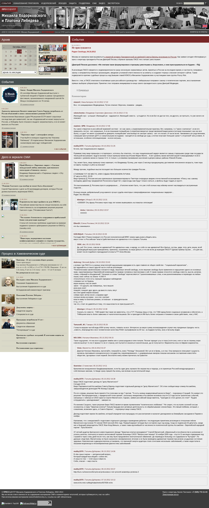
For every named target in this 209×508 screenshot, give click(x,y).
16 (10, 60)
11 (20, 56)
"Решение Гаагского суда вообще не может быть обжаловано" (28, 186)
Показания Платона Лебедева (28, 295)
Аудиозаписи (45, 74)
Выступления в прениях (26, 343)
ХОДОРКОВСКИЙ (48, 3)
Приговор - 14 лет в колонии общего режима (34, 260)
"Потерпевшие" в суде (25, 330)
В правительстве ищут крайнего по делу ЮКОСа (40, 202)
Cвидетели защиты (24, 311)
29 (6, 69)
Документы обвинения (25, 323)
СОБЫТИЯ (6, 3)
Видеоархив (44, 53)
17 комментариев (27, 146)
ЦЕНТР (9, 9)
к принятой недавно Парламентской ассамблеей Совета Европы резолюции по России (140, 57)
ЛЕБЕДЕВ (62, 3)
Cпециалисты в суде (24, 314)
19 (25, 60)
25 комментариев (27, 104)
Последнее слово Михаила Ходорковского (33, 280)
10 (15, 56)
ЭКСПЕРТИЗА (114, 3)
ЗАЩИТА (72, 3)
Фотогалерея (44, 63)
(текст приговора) (23, 262)
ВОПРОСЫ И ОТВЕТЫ (198, 32)
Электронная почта (170, 494)
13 (30, 56)
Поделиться (84, 90)
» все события (60, 149)
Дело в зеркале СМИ (16, 157)
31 (15, 69)
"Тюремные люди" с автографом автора (37, 135)
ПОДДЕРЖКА (84, 3)
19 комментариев (26, 179)
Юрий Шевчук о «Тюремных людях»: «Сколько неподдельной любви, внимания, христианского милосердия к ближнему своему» (39, 167)
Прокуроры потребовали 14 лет (29, 320)
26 (25, 64)
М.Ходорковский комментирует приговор (33, 290)
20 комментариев (9, 195)
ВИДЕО (102, 3)
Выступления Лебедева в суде (29, 299)
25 (20, 64)
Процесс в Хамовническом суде (23, 253)
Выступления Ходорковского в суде (31, 286)
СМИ (94, 3)
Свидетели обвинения (25, 327)
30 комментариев (26, 232)
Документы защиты (24, 307)
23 (10, 64)
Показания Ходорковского (27, 283)
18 (20, 60)
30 (10, 69)
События (8, 82)
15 (6, 60)
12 (25, 56)
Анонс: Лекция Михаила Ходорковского (37, 90)
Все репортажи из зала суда (27, 273)
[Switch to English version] (204, 27)
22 (6, 64)
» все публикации (59, 245)
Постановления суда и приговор (29, 348)
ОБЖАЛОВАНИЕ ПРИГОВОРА (26, 3)
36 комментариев (9, 128)
